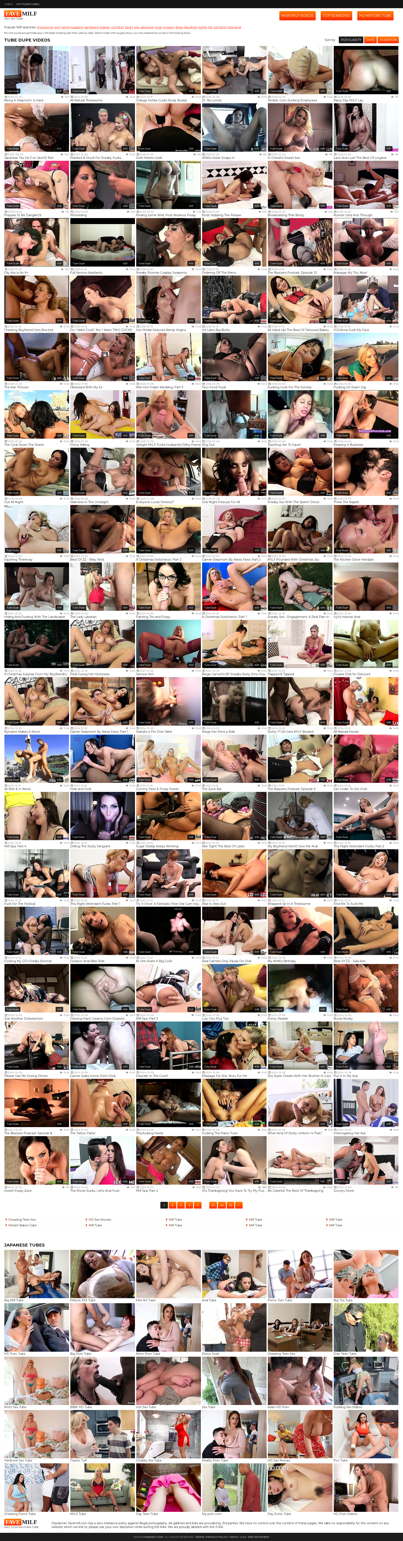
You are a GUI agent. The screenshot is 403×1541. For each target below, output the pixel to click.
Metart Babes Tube (22, 1225)
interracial (234, 27)
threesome (45, 27)
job (210, 27)
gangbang (91, 27)
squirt (129, 27)
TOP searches (336, 16)
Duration (388, 40)
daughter (191, 27)
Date (370, 40)
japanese (147, 27)
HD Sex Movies (100, 1220)
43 (213, 1205)
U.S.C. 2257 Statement (255, 1536)
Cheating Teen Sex (22, 1220)
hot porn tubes (27, 4)
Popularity (351, 40)
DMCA (234, 1536)
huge (158, 27)
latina (65, 27)
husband (76, 27)
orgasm (168, 27)
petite (202, 27)
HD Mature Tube (375, 16)
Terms (199, 1536)
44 (222, 1205)
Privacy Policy (217, 1536)
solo (137, 27)
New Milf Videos (297, 16)
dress (179, 27)
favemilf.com (153, 1536)
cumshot (117, 27)
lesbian (105, 27)
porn (57, 27)
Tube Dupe (13, 91)
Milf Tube (95, 1225)
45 (230, 1205)
